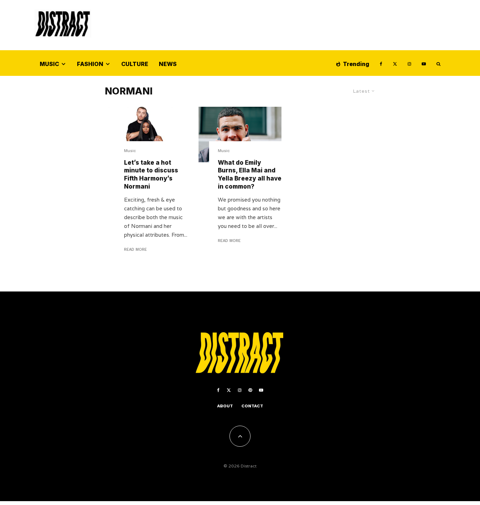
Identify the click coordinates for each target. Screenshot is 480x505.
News (168, 63)
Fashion (90, 63)
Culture (134, 63)
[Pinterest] (250, 390)
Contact (252, 406)
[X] (395, 63)
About (225, 406)
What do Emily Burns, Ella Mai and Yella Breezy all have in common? (249, 174)
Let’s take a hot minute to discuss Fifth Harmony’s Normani (151, 174)
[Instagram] (409, 63)
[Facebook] (381, 63)
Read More (135, 249)
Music (49, 63)
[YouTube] (423, 63)
